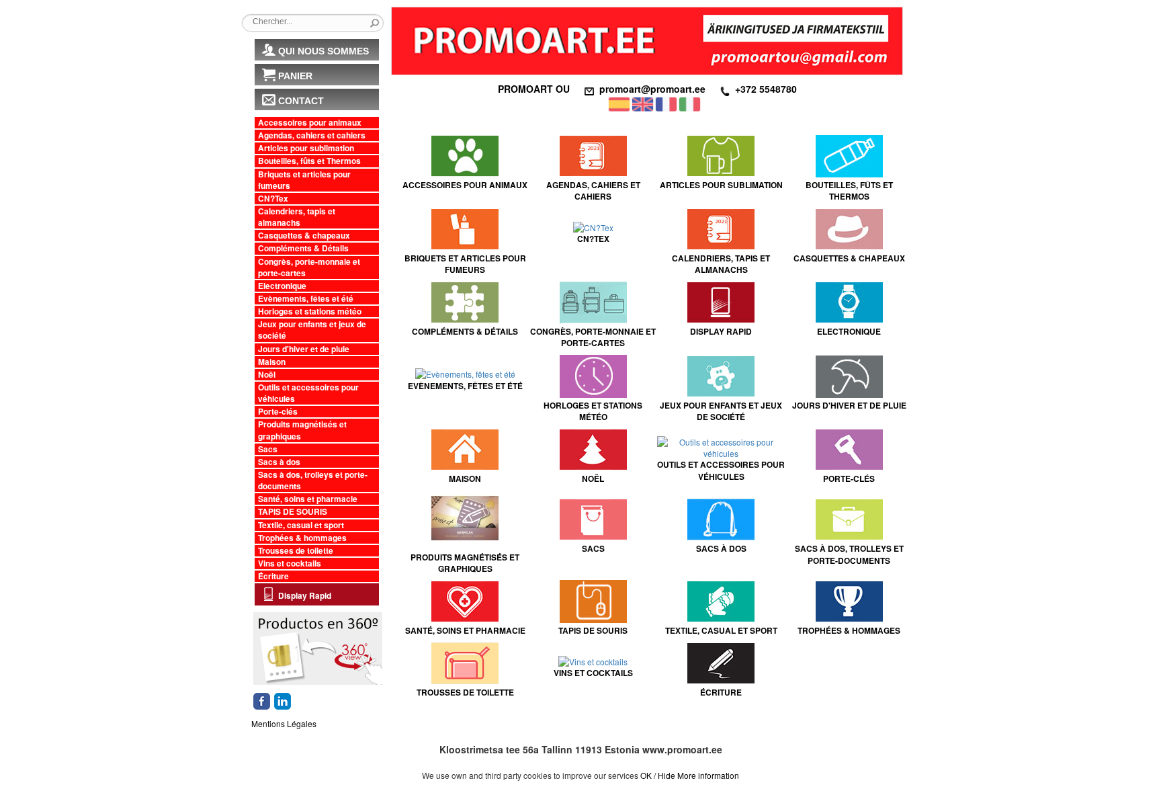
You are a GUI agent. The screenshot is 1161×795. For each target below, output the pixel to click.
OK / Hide (657, 775)
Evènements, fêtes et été (305, 298)
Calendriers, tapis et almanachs (296, 217)
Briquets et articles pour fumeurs (304, 180)
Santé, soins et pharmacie (307, 499)
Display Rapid (304, 595)
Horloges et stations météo (309, 311)
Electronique (282, 286)
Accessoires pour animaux (309, 122)
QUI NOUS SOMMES (323, 51)
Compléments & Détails (303, 248)
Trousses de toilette (295, 550)
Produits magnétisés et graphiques (302, 430)
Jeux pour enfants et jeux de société (312, 330)
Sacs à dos (279, 462)
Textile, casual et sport (301, 525)
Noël (266, 374)
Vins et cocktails (289, 563)
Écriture (273, 576)
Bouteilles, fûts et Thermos (309, 161)
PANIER (295, 76)
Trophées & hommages (302, 538)
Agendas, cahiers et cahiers (312, 135)
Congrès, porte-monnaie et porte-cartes (309, 267)
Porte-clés (278, 411)
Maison (272, 362)
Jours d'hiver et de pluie (303, 349)
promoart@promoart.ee (652, 88)
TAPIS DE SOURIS (292, 511)
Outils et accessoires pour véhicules (308, 393)
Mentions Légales (283, 723)
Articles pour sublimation (306, 148)
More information (708, 775)
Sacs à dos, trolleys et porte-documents (313, 480)
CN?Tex (273, 198)
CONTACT (301, 100)
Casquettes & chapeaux (304, 235)
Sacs (267, 449)
